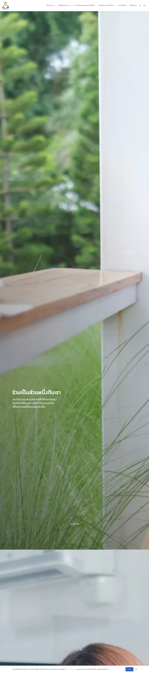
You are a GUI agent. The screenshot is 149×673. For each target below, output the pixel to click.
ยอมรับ (129, 669)
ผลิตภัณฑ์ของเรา (64, 5)
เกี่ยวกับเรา (50, 5)
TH (140, 5)
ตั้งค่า (108, 669)
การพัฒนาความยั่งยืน (106, 5)
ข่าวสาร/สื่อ (122, 5)
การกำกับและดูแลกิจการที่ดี (84, 5)
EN (144, 5)
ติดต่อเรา (133, 5)
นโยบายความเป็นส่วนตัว (70, 669)
